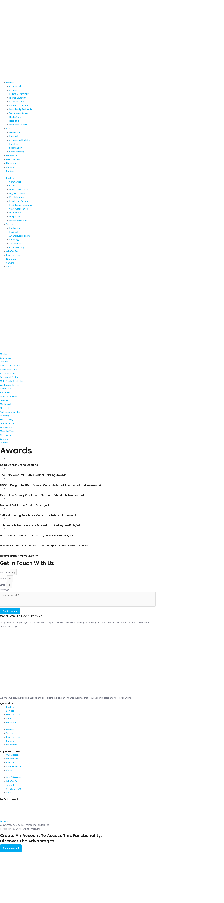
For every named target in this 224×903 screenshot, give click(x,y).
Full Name (5, 572)
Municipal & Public (18, 124)
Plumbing (14, 143)
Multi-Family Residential (20, 109)
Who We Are (12, 155)
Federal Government (19, 93)
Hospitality (14, 120)
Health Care (15, 117)
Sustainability (15, 147)
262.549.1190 (6, 808)
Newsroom (11, 163)
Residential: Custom (18, 105)
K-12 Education (16, 101)
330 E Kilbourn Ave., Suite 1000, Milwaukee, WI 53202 (25, 802)
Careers (10, 167)
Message (4, 589)
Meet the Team (13, 159)
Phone (3, 578)
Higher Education (17, 97)
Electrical (13, 136)
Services (10, 128)
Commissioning (16, 151)
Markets (10, 82)
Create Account (13, 766)
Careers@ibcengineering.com (14, 814)
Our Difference (13, 754)
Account (10, 762)
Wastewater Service (18, 113)
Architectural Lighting (19, 140)
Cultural (13, 90)
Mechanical (14, 132)
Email (3, 584)
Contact (10, 170)
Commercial (15, 86)
